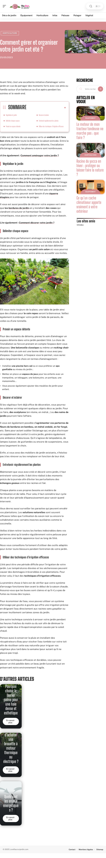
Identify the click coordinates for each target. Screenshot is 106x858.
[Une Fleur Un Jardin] (19, 6)
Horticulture (10, 33)
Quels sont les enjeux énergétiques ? (10, 803)
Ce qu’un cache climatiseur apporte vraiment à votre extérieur (88, 205)
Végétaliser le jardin (11, 115)
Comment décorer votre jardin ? (36, 222)
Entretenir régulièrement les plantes (49, 121)
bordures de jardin (19, 208)
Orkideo (80, 225)
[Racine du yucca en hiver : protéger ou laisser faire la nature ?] (90, 150)
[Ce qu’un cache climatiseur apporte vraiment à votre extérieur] (90, 187)
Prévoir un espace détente (13, 126)
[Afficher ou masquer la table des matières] (46, 107)
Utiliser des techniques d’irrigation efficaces (51, 126)
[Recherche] (91, 6)
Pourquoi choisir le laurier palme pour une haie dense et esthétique (11, 699)
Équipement (90, 118)
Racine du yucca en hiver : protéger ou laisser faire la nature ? (90, 168)
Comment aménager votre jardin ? (40, 155)
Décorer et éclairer (44, 115)
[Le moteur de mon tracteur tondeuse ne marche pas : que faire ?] (90, 113)
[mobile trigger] (5, 6)
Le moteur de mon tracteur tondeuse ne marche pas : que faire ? (89, 131)
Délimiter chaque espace (13, 121)
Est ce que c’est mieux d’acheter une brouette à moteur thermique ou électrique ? (10, 744)
